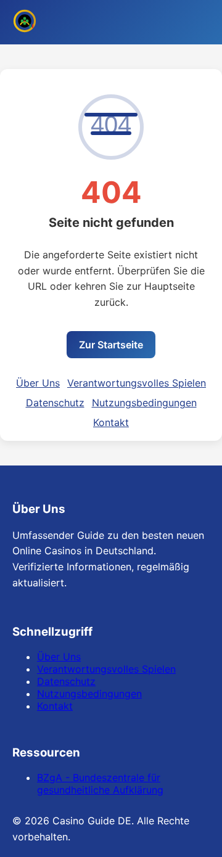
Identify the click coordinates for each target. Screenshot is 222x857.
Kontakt (111, 422)
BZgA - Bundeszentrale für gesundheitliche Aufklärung (100, 783)
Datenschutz (55, 402)
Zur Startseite (111, 344)
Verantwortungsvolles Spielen (136, 383)
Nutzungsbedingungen (144, 402)
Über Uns (38, 383)
